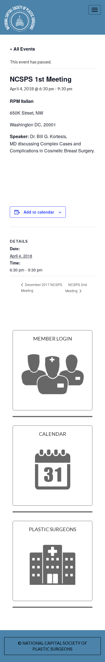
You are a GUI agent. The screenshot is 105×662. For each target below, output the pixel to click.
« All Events (22, 49)
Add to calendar (39, 212)
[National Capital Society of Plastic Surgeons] (17, 19)
